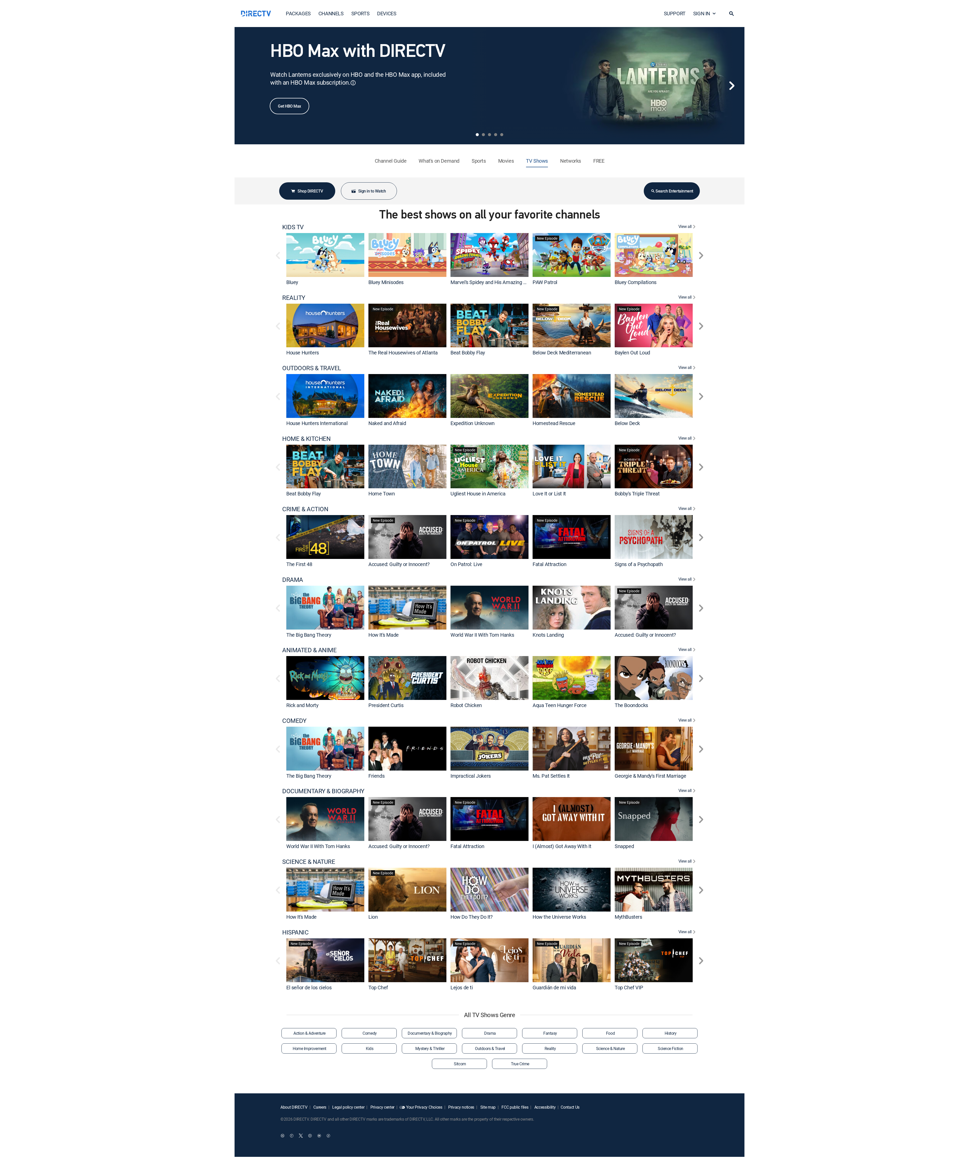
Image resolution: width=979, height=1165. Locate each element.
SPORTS (360, 13)
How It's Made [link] (383, 634)
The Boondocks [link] (631, 705)
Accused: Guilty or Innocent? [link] (399, 564)
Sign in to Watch (372, 191)
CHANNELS (331, 13)
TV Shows (537, 160)
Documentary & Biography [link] (430, 1033)
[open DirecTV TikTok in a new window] (328, 1136)
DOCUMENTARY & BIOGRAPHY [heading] (323, 791)
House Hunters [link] (302, 352)
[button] (731, 13)
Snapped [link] (624, 846)
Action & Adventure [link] (309, 1033)
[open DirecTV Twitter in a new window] (301, 1136)
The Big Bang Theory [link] (308, 634)
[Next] (732, 85)
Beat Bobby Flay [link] (467, 352)
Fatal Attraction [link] (549, 564)
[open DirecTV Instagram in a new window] (310, 1136)
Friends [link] (376, 775)
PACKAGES (298, 13)
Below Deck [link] (627, 423)
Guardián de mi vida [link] (554, 987)
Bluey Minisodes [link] (386, 282)
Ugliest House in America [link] (477, 493)
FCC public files (515, 1107)
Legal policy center (348, 1107)
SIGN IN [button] (701, 13)
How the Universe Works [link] (559, 916)
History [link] (671, 1033)
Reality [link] (550, 1048)
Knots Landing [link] (548, 634)
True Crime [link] (520, 1064)
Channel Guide (391, 160)
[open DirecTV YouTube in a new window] (319, 1136)
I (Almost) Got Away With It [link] (562, 846)
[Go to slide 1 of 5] (477, 134)
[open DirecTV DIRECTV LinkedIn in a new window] (282, 1136)
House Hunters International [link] (316, 423)
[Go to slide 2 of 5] (483, 134)
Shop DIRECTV (310, 191)
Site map (487, 1107)
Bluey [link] (292, 282)
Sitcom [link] (460, 1064)
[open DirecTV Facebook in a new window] (292, 1136)
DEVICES (386, 13)
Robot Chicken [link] (466, 705)
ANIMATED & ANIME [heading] (309, 650)
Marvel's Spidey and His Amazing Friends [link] (494, 282)
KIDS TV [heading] (293, 227)
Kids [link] (369, 1048)
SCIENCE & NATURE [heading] (308, 862)
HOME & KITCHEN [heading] (306, 439)
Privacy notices (460, 1107)
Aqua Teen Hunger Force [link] (559, 705)
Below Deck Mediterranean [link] (562, 352)
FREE (598, 160)
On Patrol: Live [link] (466, 564)
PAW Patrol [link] (545, 282)
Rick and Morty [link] (302, 705)
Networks (570, 160)
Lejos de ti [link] (461, 987)
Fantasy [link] (550, 1033)
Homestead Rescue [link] (554, 423)
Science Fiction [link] (670, 1048)
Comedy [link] (370, 1033)
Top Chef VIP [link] (629, 987)
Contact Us (570, 1107)
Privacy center (381, 1107)
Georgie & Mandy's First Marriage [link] (650, 775)
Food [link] (610, 1033)
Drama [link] (490, 1033)
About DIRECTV (293, 1107)
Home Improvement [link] (309, 1048)
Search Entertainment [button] (674, 191)
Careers (319, 1107)
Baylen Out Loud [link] (632, 352)
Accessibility (544, 1107)
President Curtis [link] (386, 705)
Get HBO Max (289, 106)
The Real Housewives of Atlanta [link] (403, 352)
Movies (506, 160)
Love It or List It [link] (549, 493)
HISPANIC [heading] (295, 932)
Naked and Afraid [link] (387, 423)
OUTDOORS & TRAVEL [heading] (311, 368)
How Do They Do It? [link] (471, 916)
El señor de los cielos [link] (308, 987)
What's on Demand (439, 160)
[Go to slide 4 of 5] (495, 134)
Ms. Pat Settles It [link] (551, 775)
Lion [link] (373, 916)
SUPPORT (675, 13)
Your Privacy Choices (424, 1107)
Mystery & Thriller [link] (429, 1048)
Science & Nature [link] (610, 1048)
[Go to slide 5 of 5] (501, 134)
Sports (479, 160)
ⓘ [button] (353, 82)
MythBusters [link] (628, 916)
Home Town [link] (381, 493)
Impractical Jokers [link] (470, 775)
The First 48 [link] (299, 564)
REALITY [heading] (293, 298)
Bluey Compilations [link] (635, 282)
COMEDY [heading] (294, 721)
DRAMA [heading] (292, 580)
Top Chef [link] (378, 987)
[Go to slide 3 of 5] (489, 134)
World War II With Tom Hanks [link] (482, 634)
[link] (325, 255)
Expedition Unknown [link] (472, 423)
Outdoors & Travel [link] (490, 1048)
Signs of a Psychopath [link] (639, 564)
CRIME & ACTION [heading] (305, 509)
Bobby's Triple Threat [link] (637, 493)
